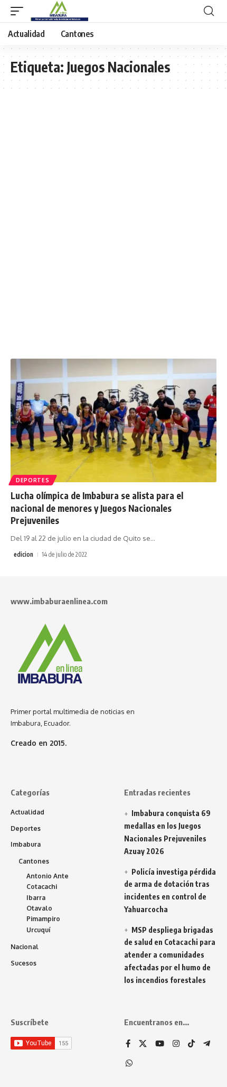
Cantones (33, 861)
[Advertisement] (113, 229)
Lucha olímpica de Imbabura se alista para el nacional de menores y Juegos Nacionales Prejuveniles (97, 508)
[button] (20, 11)
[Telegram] (207, 1044)
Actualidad (27, 812)
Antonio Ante (47, 876)
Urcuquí (38, 930)
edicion (23, 554)
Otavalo (39, 908)
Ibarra (35, 898)
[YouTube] (160, 1044)
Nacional (25, 947)
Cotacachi (41, 887)
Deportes (33, 480)
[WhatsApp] (129, 1063)
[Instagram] (176, 1044)
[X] (142, 1044)
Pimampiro (43, 919)
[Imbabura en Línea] (58, 11)
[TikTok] (191, 1044)
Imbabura (26, 844)
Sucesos (23, 963)
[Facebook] (128, 1044)
